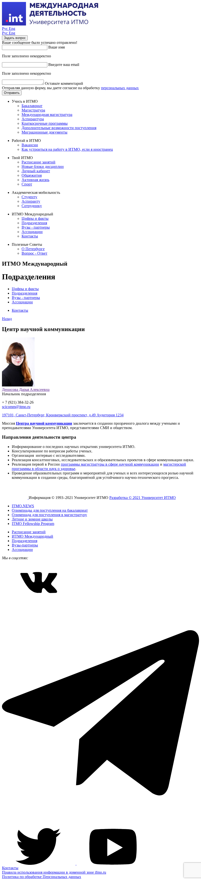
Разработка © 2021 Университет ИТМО (142, 498)
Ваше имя (56, 47)
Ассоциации (32, 232)
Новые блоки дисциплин (43, 166)
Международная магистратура (47, 114)
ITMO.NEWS (23, 506)
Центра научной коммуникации (44, 423)
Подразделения (34, 223)
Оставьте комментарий (64, 83)
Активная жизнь (35, 180)
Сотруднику (32, 206)
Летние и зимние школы (32, 519)
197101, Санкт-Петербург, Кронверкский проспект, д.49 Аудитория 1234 (63, 415)
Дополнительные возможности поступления (59, 128)
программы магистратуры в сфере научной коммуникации (110, 464)
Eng (12, 28)
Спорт (27, 184)
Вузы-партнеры (25, 545)
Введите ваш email (63, 64)
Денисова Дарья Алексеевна (26, 389)
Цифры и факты (35, 218)
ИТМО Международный (32, 536)
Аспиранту (31, 201)
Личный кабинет (36, 171)
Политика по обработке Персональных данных (41, 877)
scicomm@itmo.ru (16, 407)
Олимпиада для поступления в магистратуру (49, 515)
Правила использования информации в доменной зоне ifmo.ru (54, 872)
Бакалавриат (32, 106)
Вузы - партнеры (36, 227)
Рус (5, 28)
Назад (7, 319)
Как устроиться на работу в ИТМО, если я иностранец (67, 149)
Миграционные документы (44, 132)
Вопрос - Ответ (34, 253)
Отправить (12, 93)
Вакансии (30, 145)
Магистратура (33, 110)
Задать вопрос (15, 38)
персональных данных (120, 88)
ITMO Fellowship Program (33, 523)
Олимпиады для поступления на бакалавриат (50, 510)
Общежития (32, 175)
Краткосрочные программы (45, 123)
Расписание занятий (38, 162)
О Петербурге (33, 249)
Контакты (30, 236)
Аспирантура (33, 119)
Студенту (29, 197)
